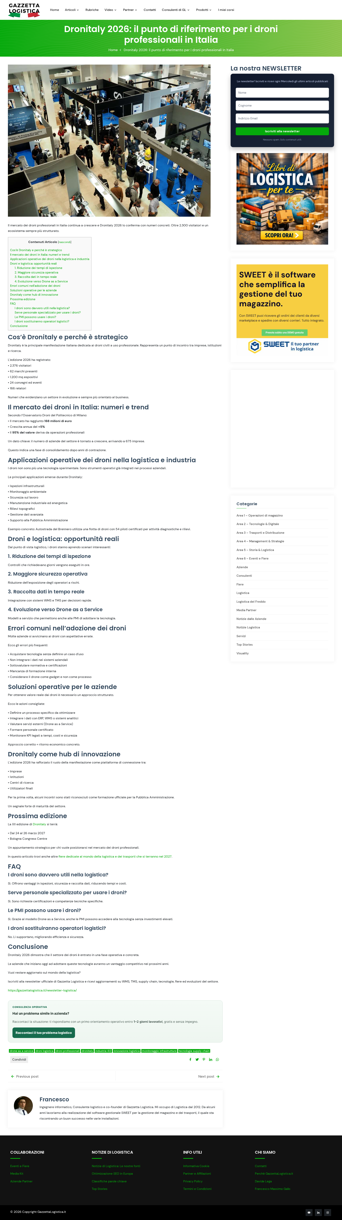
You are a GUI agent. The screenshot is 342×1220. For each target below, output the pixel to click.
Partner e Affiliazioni (197, 1174)
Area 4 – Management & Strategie (260, 541)
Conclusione (19, 326)
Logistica (243, 593)
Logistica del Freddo (251, 602)
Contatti (150, 10)
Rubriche (92, 10)
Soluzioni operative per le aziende (33, 290)
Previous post (27, 1076)
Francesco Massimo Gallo (272, 1189)
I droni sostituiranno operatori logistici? (42, 321)
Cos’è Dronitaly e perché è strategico (36, 250)
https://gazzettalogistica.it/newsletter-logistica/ (42, 990)
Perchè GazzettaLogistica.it (274, 1174)
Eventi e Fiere (19, 1166)
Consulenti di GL (174, 10)
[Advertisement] (282, 400)
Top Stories (245, 645)
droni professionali (67, 1051)
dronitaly (87, 1051)
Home (54, 10)
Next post (206, 1076)
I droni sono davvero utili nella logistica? (42, 308)
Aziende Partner (21, 1181)
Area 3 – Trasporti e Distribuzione (260, 533)
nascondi (64, 242)
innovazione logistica (127, 1051)
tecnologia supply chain (194, 1051)
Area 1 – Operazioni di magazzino (260, 516)
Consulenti (244, 576)
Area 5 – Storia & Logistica (255, 550)
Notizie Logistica (248, 627)
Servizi (241, 636)
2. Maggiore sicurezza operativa (36, 272)
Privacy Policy (192, 1181)
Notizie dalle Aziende (251, 619)
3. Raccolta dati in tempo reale (36, 277)
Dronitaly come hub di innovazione (34, 295)
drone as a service (21, 1051)
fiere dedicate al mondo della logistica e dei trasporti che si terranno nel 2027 (115, 856)
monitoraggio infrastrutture (159, 1051)
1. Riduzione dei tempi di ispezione (38, 268)
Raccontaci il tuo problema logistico (44, 1033)
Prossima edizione (22, 299)
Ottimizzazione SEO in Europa (112, 1174)
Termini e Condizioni (197, 1189)
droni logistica (44, 1051)
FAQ (13, 304)
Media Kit (16, 1174)
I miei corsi (226, 10)
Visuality (243, 653)
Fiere (240, 584)
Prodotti (202, 10)
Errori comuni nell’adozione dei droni (35, 286)
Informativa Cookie (196, 1166)
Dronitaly (39, 824)
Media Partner (246, 610)
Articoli (70, 10)
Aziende (242, 567)
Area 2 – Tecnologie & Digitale (258, 524)
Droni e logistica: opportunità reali (33, 264)
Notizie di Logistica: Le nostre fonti (116, 1166)
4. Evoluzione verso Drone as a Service (41, 281)
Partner (128, 10)
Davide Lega (263, 1181)
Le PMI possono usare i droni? (35, 317)
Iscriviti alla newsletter (282, 131)
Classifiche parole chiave (109, 1181)
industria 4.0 (103, 1051)
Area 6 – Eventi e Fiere (253, 558)
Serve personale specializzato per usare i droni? (48, 313)
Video (108, 10)
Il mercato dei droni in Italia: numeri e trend (39, 255)
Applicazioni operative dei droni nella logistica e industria (49, 259)
